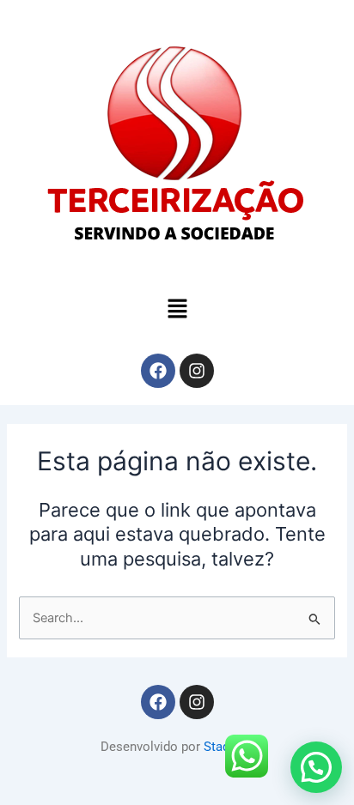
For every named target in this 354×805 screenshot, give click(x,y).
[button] (177, 309)
